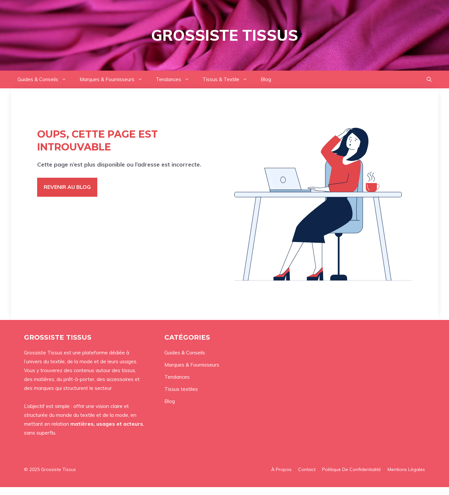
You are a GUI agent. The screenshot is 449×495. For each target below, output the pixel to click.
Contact (307, 469)
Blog (266, 79)
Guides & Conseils (37, 79)
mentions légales (406, 469)
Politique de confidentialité (351, 469)
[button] (429, 79)
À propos (281, 469)
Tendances (168, 79)
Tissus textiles (181, 389)
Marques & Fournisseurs (107, 79)
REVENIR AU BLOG (67, 187)
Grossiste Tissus (224, 35)
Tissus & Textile (220, 79)
